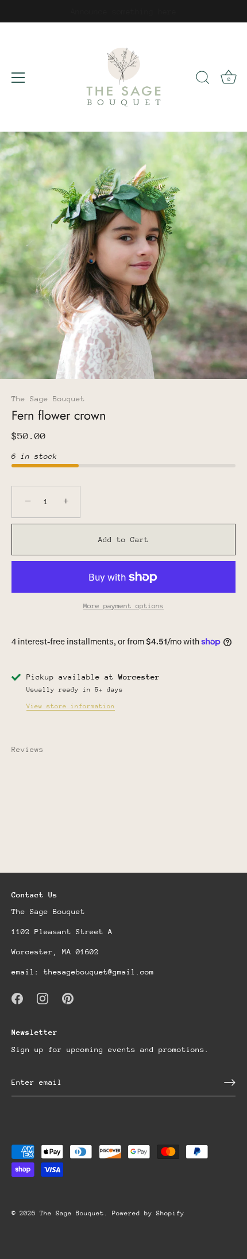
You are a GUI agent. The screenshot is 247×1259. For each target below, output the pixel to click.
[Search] (202, 79)
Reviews (27, 749)
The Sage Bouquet (48, 398)
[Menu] (18, 77)
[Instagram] (42, 997)
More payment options (123, 606)
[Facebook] (17, 997)
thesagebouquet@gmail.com (99, 972)
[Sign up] (230, 1082)
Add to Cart (123, 539)
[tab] (33, 749)
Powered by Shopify (148, 1213)
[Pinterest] (68, 997)
